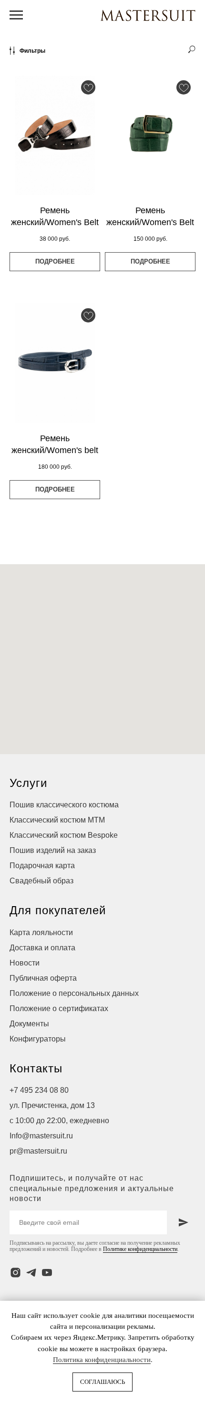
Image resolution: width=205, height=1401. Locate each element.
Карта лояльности (41, 932)
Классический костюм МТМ (57, 820)
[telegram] (31, 1272)
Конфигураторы (38, 1039)
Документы (29, 1024)
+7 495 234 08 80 (39, 1090)
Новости (25, 963)
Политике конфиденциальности (140, 1249)
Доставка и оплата (42, 948)
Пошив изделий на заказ (53, 850)
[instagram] (15, 1272)
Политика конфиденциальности (102, 1359)
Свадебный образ (41, 881)
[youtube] (47, 1272)
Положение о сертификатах (59, 1008)
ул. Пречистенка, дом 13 (52, 1105)
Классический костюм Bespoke (64, 835)
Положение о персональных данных (74, 993)
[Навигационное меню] (16, 15)
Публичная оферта (43, 978)
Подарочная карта (42, 865)
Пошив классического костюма (64, 805)
